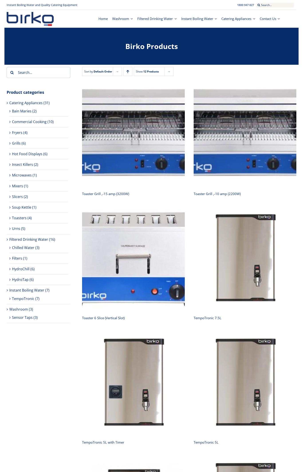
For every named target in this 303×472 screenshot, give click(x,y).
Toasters (19, 217)
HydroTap (20, 279)
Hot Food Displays (27, 153)
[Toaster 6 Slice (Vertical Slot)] (133, 258)
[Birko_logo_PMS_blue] (30, 13)
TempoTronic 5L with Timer (103, 442)
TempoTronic (23, 298)
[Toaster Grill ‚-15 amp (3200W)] (133, 134)
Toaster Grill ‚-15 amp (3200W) (105, 194)
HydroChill (21, 268)
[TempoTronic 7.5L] (245, 258)
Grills (16, 143)
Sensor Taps (22, 317)
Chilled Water (23, 247)
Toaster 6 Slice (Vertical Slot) (103, 318)
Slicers (17, 196)
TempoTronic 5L (206, 442)
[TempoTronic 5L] (245, 382)
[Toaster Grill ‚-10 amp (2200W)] (245, 134)
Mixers (17, 186)
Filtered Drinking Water (28, 239)
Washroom (18, 309)
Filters (17, 258)
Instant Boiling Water (26, 290)
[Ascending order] (128, 71)
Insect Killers (22, 164)
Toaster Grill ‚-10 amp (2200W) (217, 194)
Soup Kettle (21, 207)
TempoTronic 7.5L (207, 318)
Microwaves (22, 175)
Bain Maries (21, 111)
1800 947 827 (245, 5)
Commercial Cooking (29, 121)
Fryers (17, 132)
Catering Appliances (26, 102)
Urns (16, 228)
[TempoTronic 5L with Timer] (133, 382)
